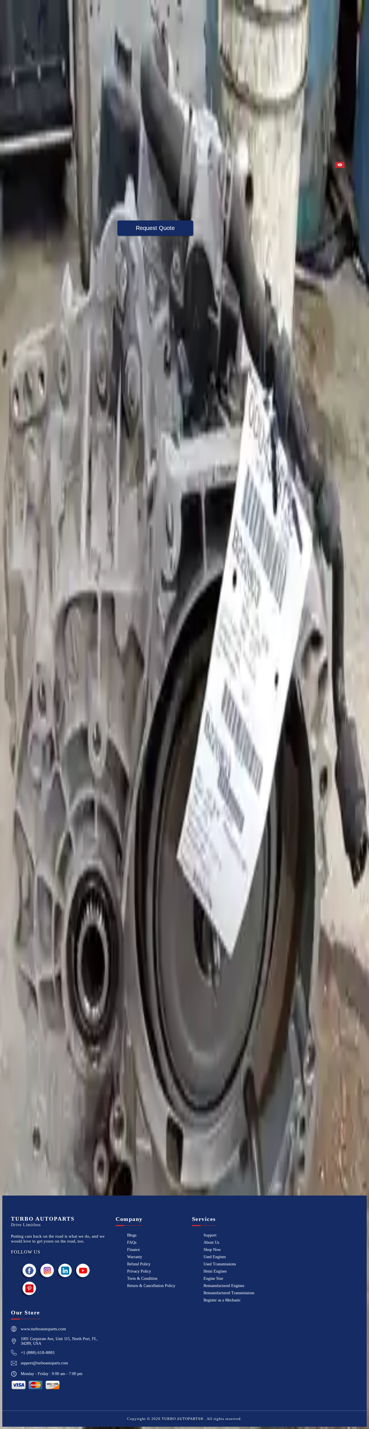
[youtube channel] (83, 1270)
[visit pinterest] (29, 1288)
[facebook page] (29, 1270)
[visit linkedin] (65, 1270)
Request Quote (155, 228)
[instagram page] (47, 1270)
